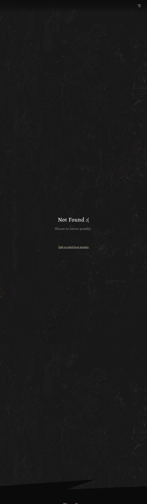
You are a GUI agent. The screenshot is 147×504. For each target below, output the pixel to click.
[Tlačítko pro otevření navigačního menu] (139, 6)
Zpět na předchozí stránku (73, 247)
